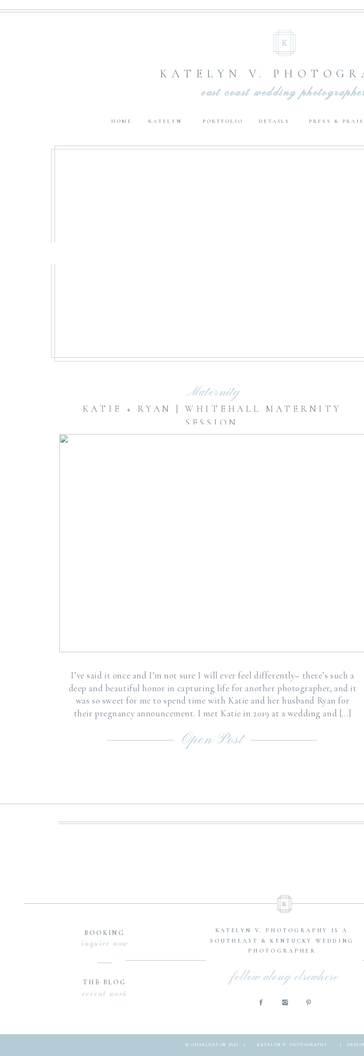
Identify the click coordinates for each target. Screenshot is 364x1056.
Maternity (213, 392)
